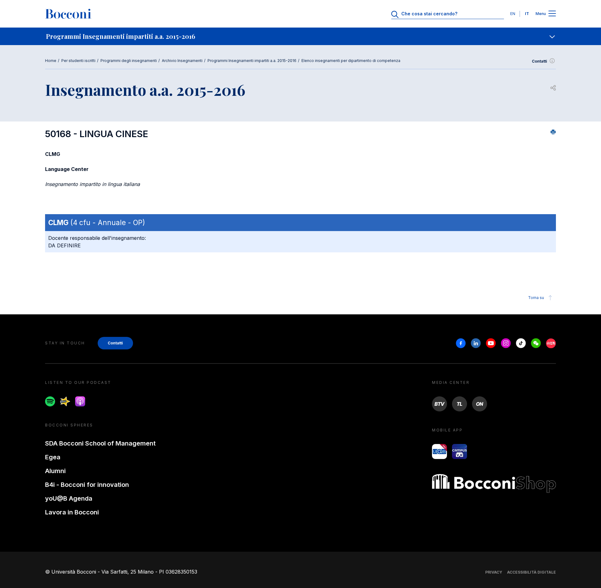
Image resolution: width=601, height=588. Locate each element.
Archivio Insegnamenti (182, 60)
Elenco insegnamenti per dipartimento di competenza (350, 60)
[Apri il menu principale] (552, 13)
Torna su (536, 297)
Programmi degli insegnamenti (128, 60)
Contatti (539, 61)
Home (50, 60)
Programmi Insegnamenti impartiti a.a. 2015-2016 (252, 60)
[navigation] (300, 36)
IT (527, 13)
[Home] (68, 14)
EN (512, 13)
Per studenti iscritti (78, 60)
